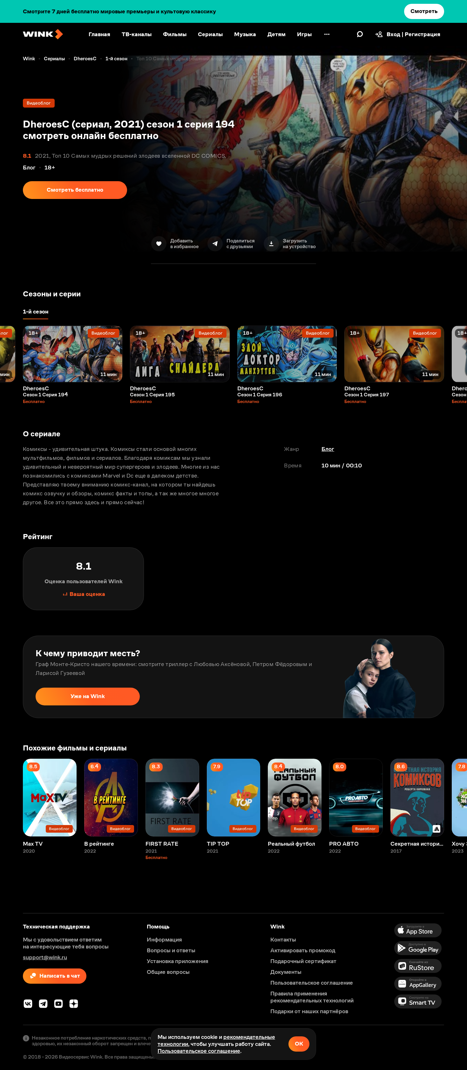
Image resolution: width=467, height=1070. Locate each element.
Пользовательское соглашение (199, 1051)
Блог (327, 449)
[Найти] (360, 34)
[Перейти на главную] (43, 34)
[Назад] (11, 354)
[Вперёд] (455, 354)
